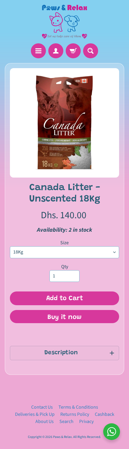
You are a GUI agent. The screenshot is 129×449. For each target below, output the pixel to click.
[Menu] (38, 50)
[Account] (55, 50)
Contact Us (42, 407)
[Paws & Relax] (64, 22)
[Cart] (73, 50)
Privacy (86, 421)
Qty (64, 266)
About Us (44, 421)
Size (64, 242)
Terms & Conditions (78, 407)
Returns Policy (74, 414)
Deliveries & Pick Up (35, 414)
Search (66, 421)
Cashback (104, 414)
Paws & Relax (62, 437)
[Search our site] (90, 50)
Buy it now (64, 317)
